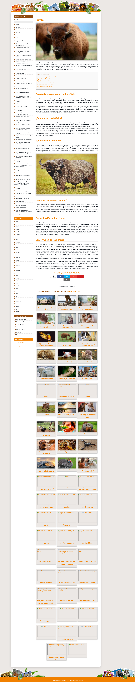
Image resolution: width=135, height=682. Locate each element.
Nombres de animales (21, 173)
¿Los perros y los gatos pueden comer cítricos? (23, 52)
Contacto (66, 679)
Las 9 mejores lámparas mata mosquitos (23, 142)
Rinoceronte (18, 301)
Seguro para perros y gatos (22, 191)
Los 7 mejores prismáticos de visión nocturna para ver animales (24, 153)
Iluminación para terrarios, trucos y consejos (24, 121)
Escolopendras (19, 29)
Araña (17, 224)
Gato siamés (19, 334)
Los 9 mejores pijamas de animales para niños (24, 156)
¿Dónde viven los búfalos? (44, 79)
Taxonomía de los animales (22, 198)
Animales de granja (20, 75)
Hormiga (18, 257)
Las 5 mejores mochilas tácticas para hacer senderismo (23, 128)
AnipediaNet (21, 342)
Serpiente (18, 304)
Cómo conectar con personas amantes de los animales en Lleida (24, 97)
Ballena (17, 229)
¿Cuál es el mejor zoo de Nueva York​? (23, 40)
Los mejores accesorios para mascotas (22, 160)
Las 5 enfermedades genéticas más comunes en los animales (23, 125)
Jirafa (17, 262)
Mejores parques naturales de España (23, 169)
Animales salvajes (20, 86)
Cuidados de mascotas (21, 104)
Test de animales (20, 201)
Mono (17, 283)
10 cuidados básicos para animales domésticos (24, 56)
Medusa (18, 280)
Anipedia (38, 16)
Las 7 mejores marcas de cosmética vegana (24, 136)
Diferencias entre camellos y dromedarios (22, 109)
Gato (17, 247)
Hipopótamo (18, 255)
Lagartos (18, 265)
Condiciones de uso (58, 679)
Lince (17, 273)
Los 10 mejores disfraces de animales (22, 149)
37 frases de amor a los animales (23, 59)
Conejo (17, 237)
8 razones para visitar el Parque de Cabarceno (24, 66)
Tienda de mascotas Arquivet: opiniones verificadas (23, 204)
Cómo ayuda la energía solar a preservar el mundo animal (23, 93)
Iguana (17, 260)
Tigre (17, 309)
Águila (17, 221)
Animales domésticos (21, 78)
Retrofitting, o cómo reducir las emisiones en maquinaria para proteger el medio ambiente (22, 183)
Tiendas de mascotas (21, 207)
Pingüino (18, 298)
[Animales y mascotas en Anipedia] (31, 5)
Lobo (17, 275)
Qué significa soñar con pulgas (23, 179)
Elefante (18, 242)
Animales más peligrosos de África (24, 83)
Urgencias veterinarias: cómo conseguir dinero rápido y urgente (24, 210)
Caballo (17, 232)
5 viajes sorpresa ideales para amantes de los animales (23, 62)
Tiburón (17, 306)
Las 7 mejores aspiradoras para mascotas (23, 132)
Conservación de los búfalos (44, 86)
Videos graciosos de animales (23, 214)
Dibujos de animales (21, 319)
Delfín (17, 239)
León (17, 268)
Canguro (18, 27)
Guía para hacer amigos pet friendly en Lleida (22, 117)
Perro (17, 296)
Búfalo (17, 22)
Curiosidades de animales (22, 106)
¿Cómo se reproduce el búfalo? (45, 83)
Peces (17, 293)
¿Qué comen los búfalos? (44, 81)
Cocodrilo (18, 234)
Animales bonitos (20, 73)
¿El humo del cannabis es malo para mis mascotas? (23, 48)
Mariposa (18, 278)
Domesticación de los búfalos (45, 84)
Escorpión (18, 32)
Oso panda (18, 332)
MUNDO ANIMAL (73, 291)
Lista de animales (20, 146)
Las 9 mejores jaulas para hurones (24, 139)
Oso (17, 288)
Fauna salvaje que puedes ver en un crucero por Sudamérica (24, 113)
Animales (18, 218)
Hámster (18, 252)
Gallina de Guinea (20, 35)
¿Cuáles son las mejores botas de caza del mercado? (24, 44)
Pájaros (17, 291)
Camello (17, 24)
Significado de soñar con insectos (24, 193)
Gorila (17, 250)
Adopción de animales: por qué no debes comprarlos (24, 70)
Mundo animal (19, 16)
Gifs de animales (20, 324)
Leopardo (18, 270)
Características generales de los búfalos (47, 77)
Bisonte (17, 19)
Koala (17, 37)
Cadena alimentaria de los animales (22, 89)
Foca (17, 244)
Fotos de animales (20, 321)
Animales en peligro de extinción (23, 81)
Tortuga (17, 311)
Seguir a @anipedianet (23, 346)
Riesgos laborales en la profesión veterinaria (24, 187)
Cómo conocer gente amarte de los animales (24, 100)
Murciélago (18, 286)
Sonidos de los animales (21, 196)
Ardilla (17, 226)
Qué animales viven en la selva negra (23, 176)
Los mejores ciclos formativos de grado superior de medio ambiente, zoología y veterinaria (23, 165)
